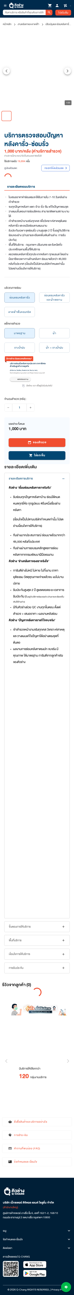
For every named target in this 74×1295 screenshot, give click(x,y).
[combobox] (24, 12)
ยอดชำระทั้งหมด (17, 424)
